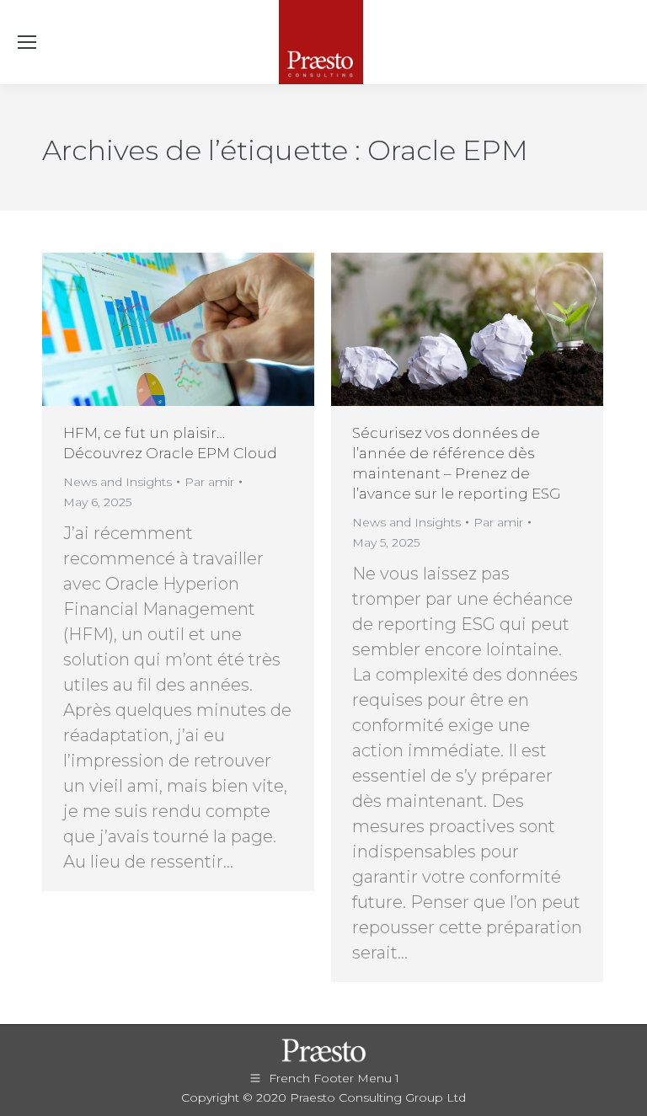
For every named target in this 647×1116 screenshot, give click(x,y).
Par (209, 481)
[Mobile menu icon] (27, 42)
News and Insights (117, 481)
